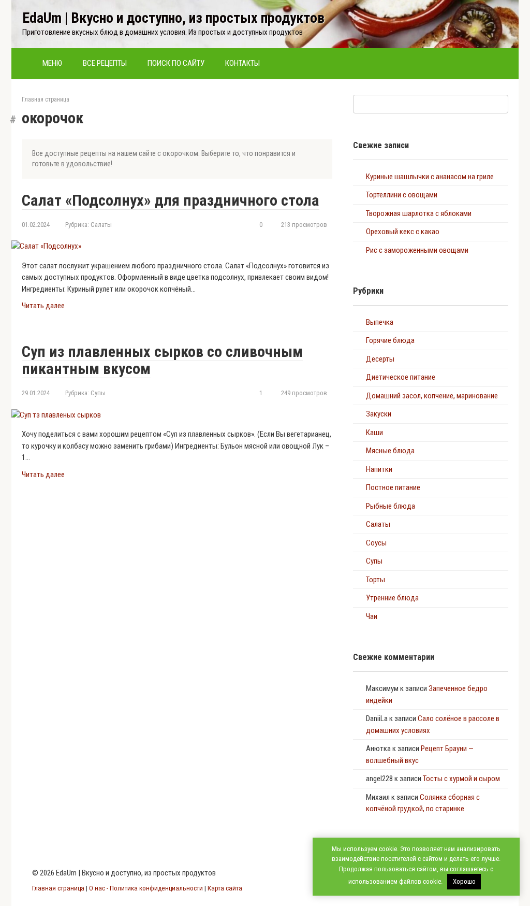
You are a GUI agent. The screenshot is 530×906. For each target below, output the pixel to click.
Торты (375, 579)
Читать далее (43, 305)
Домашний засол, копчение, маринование (432, 395)
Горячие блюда (390, 340)
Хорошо (464, 881)
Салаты (101, 224)
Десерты (380, 359)
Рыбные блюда (390, 506)
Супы (98, 393)
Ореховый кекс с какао (402, 231)
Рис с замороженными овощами (417, 250)
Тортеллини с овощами (401, 194)
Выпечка (379, 322)
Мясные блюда (390, 450)
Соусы (376, 543)
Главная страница (45, 99)
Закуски (378, 414)
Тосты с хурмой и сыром (461, 778)
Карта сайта (225, 888)
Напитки (379, 469)
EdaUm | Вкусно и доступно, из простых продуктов (173, 17)
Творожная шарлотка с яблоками (419, 213)
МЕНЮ (52, 63)
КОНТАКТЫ (242, 63)
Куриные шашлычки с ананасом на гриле (430, 176)
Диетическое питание (400, 377)
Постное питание (393, 487)
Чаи (371, 616)
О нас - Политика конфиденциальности (146, 888)
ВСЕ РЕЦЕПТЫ (105, 63)
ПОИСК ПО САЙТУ (176, 63)
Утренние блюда (392, 597)
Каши (374, 432)
